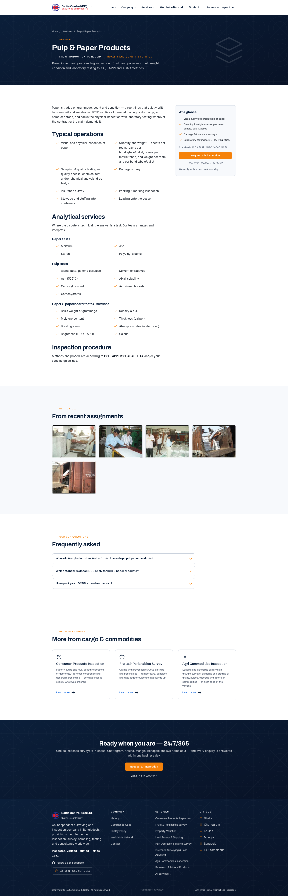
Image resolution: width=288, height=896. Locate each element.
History (115, 818)
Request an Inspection (220, 7)
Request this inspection (205, 155)
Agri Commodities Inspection (171, 861)
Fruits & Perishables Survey (171, 824)
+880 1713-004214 (144, 776)
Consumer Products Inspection (173, 818)
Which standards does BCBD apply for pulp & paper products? (97, 571)
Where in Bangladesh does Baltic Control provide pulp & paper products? (105, 558)
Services (146, 7)
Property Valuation (165, 831)
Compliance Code (121, 824)
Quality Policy (118, 831)
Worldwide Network (172, 7)
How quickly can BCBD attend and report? (84, 583)
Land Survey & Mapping (169, 837)
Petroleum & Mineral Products (172, 867)
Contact (194, 7)
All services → (163, 873)
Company (127, 7)
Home (112, 7)
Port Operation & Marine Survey (173, 843)
